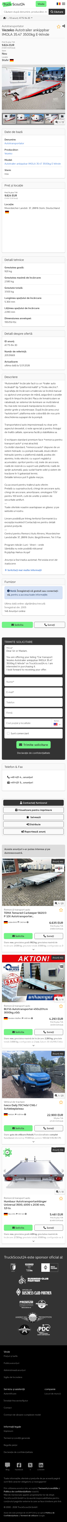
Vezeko (8, 153)
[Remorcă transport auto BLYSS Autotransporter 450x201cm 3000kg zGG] (33, 978)
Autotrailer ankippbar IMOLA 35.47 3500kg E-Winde (33, 163)
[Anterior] (5, 94)
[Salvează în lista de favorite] (59, 27)
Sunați (51, 624)
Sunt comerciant (20, 733)
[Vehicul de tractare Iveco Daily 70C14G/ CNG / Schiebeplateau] (33, 1074)
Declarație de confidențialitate (33, 752)
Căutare (58, 11)
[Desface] (33, 949)
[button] (63, 4)
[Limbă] (58, 4)
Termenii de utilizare (29, 1515)
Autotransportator (14, 143)
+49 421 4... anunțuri (21, 777)
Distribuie (35, 824)
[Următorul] (62, 94)
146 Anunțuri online (15, 611)
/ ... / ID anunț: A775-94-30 (18, 18)
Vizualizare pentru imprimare (35, 810)
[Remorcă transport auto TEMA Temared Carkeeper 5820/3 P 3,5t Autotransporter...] (33, 882)
